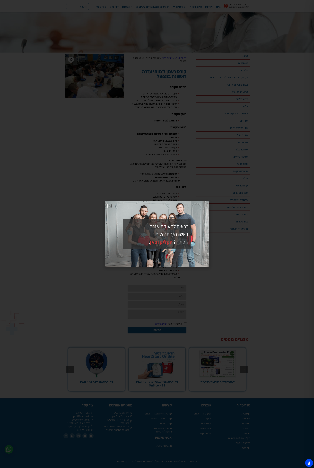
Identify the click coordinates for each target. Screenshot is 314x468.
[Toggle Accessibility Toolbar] (309, 463)
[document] (157, 234)
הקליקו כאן (161, 242)
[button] (109, 206)
